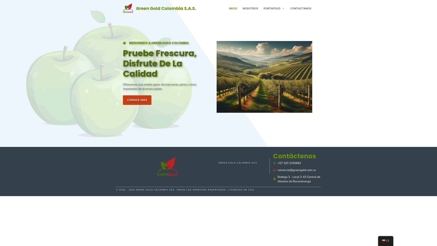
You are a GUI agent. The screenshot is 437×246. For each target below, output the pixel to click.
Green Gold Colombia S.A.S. (166, 8)
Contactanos (300, 8)
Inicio (233, 8)
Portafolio (272, 8)
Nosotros (250, 8)
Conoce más (137, 100)
